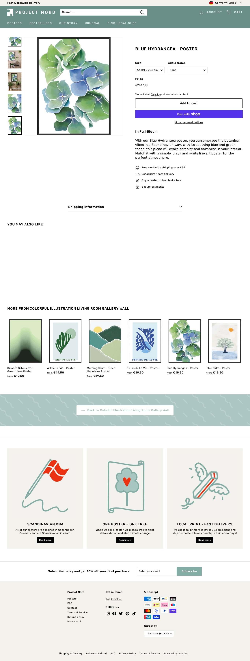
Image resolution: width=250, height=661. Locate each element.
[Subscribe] (182, 345)
